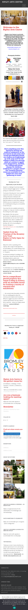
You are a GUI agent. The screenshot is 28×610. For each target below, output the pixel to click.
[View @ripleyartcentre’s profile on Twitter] (5, 420)
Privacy (13, 574)
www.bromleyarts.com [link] (14, 49)
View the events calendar (11, 433)
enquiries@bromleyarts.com (10, 391)
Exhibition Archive (7, 450)
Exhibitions (6, 447)
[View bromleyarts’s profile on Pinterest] (7, 420)
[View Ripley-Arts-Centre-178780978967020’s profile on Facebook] (4, 420)
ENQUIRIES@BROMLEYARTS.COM (12, 576)
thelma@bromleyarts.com (9, 227)
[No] (26, 604)
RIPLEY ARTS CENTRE (12, 2)
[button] (7, 463)
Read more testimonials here (10, 308)
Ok (14, 607)
